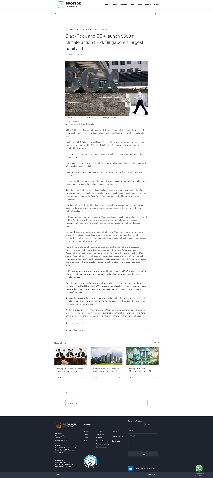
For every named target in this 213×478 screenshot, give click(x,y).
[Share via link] (83, 323)
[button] (156, 14)
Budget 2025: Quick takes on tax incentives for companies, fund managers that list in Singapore (106, 369)
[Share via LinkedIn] (77, 323)
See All (156, 342)
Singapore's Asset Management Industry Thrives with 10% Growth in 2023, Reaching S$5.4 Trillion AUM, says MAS (142, 369)
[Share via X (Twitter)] (72, 323)
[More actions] (146, 29)
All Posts (57, 14)
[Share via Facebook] (66, 323)
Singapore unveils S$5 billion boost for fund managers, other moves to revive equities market (70, 369)
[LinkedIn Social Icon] (130, 468)
